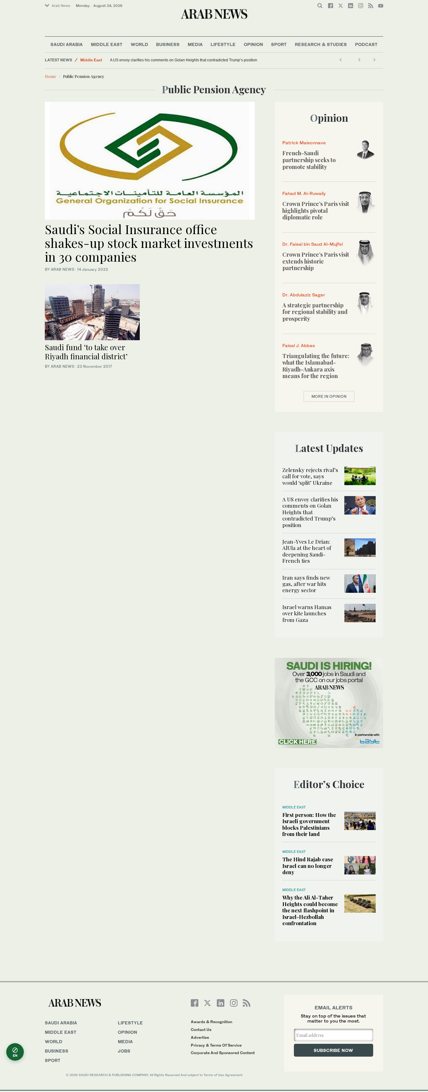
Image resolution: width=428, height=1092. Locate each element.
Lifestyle (223, 44)
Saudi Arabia (66, 44)
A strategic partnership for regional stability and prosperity (314, 311)
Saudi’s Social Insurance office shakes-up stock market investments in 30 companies (149, 243)
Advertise (200, 1037)
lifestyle (130, 1022)
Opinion (253, 44)
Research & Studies (321, 44)
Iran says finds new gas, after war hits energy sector (306, 584)
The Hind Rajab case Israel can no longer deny (307, 865)
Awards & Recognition (211, 1021)
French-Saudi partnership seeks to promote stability (309, 159)
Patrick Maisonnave (304, 142)
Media (195, 44)
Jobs (124, 1051)
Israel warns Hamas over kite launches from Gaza (306, 613)
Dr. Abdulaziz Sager (303, 294)
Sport (279, 44)
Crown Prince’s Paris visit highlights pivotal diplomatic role (315, 210)
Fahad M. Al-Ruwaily (304, 193)
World (139, 44)
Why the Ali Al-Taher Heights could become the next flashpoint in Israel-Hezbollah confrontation (310, 910)
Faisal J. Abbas (298, 345)
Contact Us (201, 1029)
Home (50, 76)
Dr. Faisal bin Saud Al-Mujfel (312, 244)
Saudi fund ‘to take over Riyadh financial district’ (86, 351)
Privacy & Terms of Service (216, 1045)
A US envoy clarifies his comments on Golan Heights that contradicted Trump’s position (183, 60)
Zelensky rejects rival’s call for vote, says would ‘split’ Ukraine (310, 476)
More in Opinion (329, 396)
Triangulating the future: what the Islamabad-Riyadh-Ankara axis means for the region (315, 366)
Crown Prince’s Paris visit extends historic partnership (315, 261)
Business (168, 44)
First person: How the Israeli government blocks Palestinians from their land (309, 824)
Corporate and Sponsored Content (223, 1052)
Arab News (61, 5)
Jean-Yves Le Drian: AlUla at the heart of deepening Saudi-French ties (306, 551)
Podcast (366, 44)
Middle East (107, 44)
